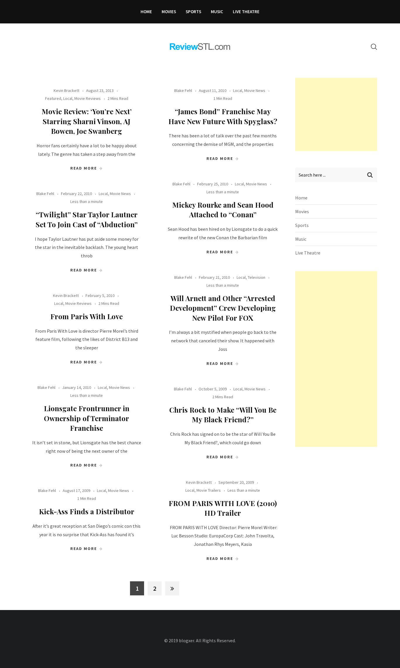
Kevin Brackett (66, 90)
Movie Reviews (87, 98)
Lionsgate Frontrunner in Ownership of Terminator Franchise (86, 418)
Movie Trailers (208, 490)
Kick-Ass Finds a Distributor (86, 511)
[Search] (374, 46)
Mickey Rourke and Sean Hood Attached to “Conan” (222, 209)
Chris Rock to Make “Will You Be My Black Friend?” (222, 414)
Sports (193, 11)
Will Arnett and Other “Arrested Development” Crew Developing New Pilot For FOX (223, 307)
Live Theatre (246, 11)
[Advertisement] (339, 114)
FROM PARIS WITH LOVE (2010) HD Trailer (223, 508)
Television (256, 277)
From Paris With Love (86, 316)
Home (146, 11)
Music (217, 11)
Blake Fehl (183, 90)
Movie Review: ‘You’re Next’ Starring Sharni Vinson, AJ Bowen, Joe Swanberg (87, 121)
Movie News (254, 90)
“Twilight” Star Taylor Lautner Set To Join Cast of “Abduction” (87, 219)
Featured (53, 98)
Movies (169, 11)
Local (67, 98)
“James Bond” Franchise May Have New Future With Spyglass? (222, 116)
